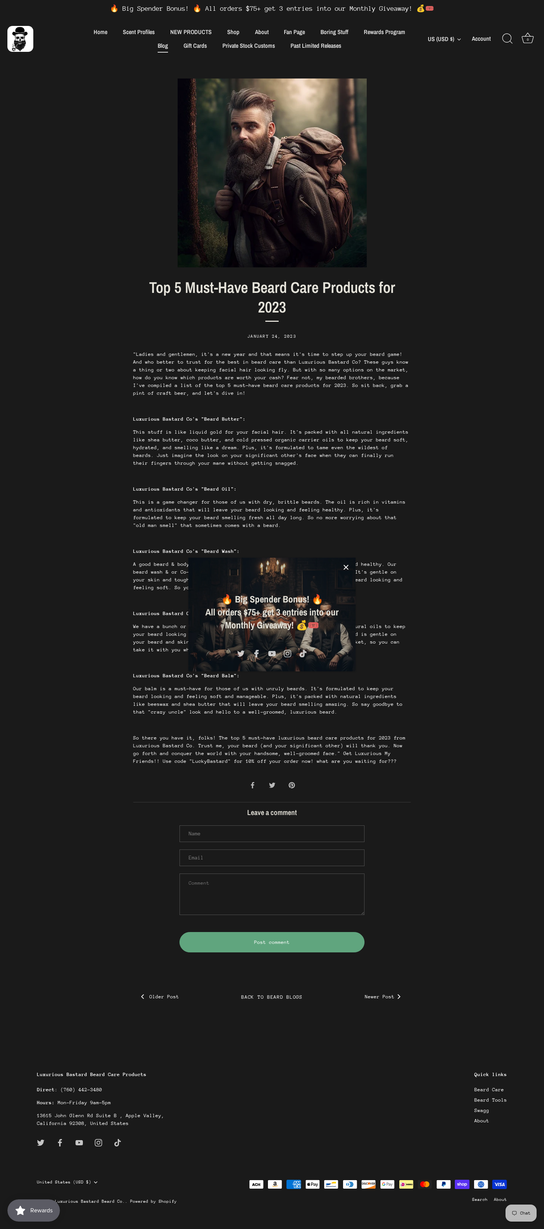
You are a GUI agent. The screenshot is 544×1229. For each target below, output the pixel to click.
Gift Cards (195, 45)
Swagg (481, 1110)
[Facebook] (256, 653)
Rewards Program (384, 32)
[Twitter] (241, 653)
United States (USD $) (64, 1182)
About (262, 32)
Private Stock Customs (248, 45)
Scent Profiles (139, 32)
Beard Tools (490, 1100)
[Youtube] (272, 653)
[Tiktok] (303, 653)
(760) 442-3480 (81, 1089)
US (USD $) (441, 39)
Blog (163, 45)
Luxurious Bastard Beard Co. (90, 1201)
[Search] (507, 39)
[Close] (346, 567)
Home (100, 32)
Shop (233, 32)
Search (480, 1199)
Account (481, 39)
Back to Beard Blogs (271, 997)
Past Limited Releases (316, 45)
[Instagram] (287, 653)
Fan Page (294, 32)
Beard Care (489, 1089)
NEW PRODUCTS (191, 32)
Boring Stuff (334, 32)
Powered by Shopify (153, 1201)
